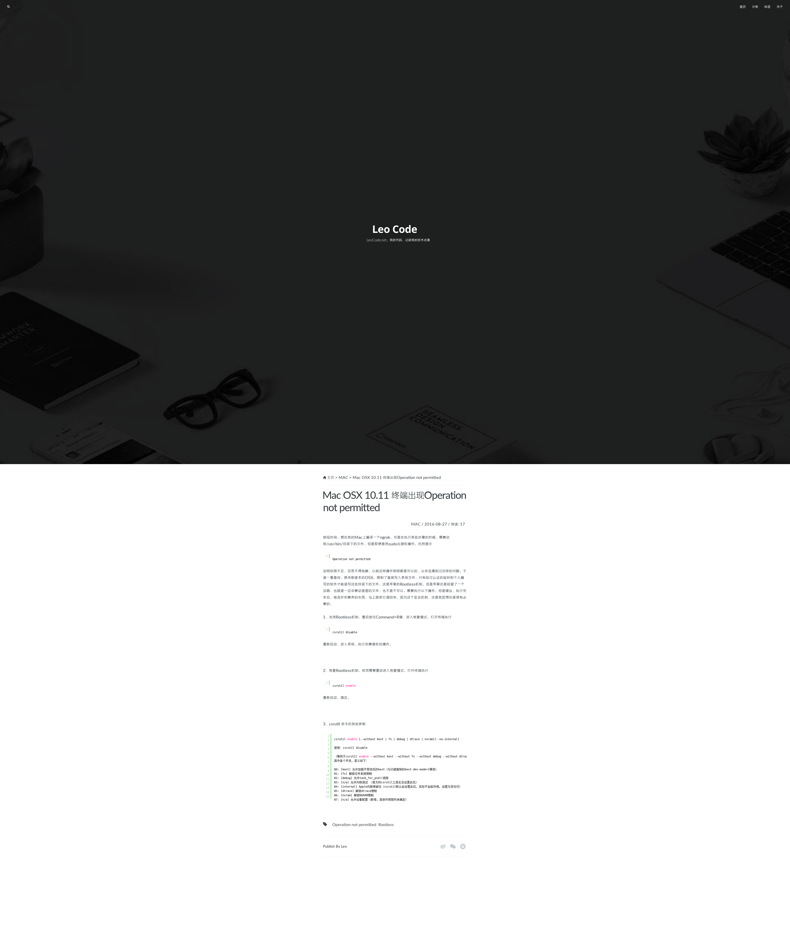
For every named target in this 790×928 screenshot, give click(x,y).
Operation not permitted (354, 825)
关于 (780, 7)
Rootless (386, 825)
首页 (743, 7)
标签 (767, 7)
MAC (416, 524)
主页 (330, 478)
